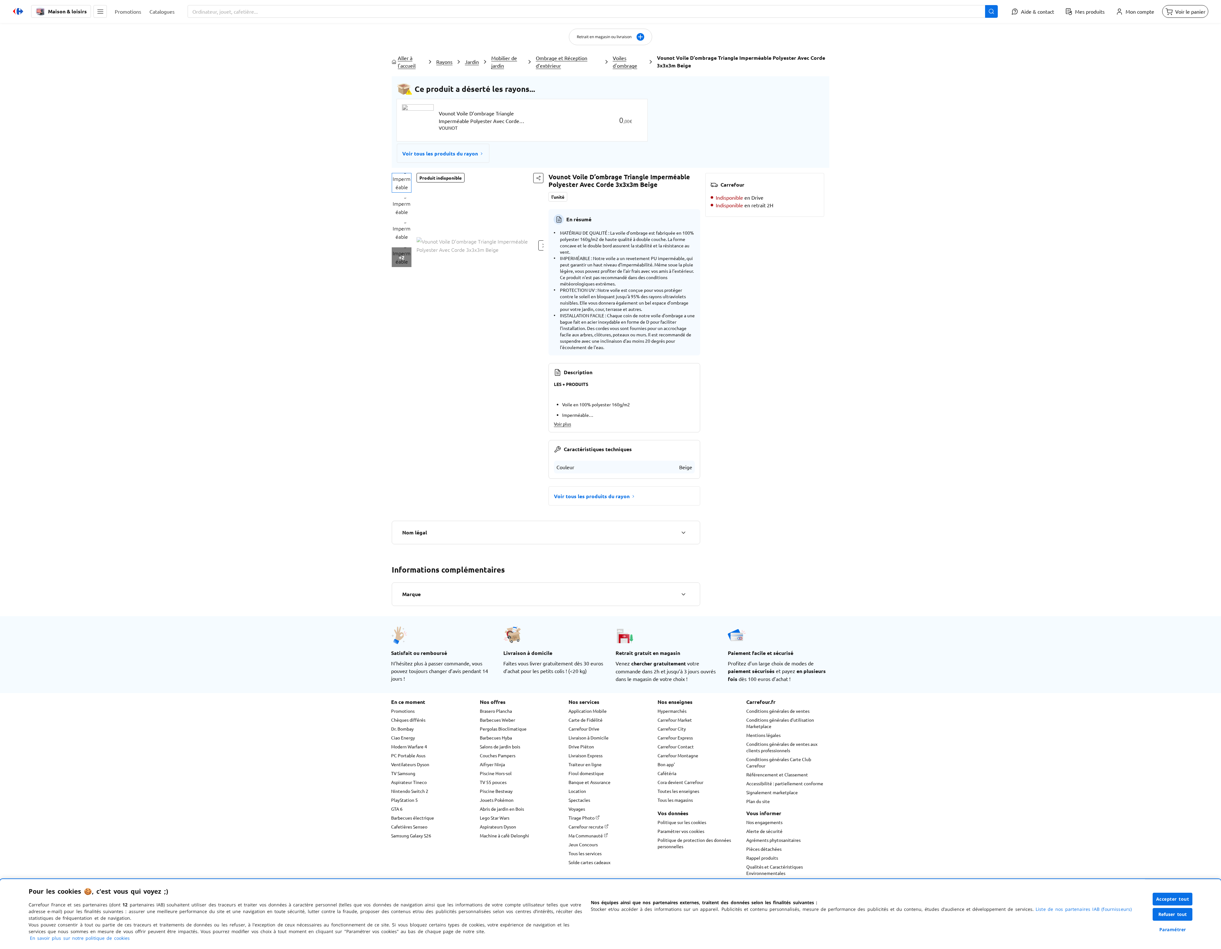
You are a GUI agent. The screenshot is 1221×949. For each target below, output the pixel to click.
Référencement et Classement (777, 774)
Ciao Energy (403, 737)
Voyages (577, 809)
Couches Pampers (497, 755)
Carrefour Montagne (678, 755)
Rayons (444, 61)
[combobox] (593, 11)
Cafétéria (667, 773)
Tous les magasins (675, 800)
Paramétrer (1172, 929)
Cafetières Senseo (409, 826)
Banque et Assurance (589, 782)
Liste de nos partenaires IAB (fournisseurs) (1084, 909)
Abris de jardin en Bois (502, 809)
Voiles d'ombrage (625, 62)
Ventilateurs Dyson (410, 764)
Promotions (403, 711)
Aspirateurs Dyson (498, 826)
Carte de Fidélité (586, 720)
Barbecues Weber (497, 720)
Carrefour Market (675, 720)
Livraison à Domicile (589, 737)
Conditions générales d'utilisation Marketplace (780, 723)
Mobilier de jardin (504, 62)
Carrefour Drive (584, 729)
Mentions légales (763, 735)
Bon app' (666, 764)
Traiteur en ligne (585, 764)
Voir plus (562, 424)
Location (577, 791)
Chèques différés (408, 720)
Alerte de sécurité (764, 831)
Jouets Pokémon (497, 800)
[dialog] (610, 914)
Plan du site (758, 801)
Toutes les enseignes (678, 791)
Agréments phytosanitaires (773, 840)
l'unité (557, 197)
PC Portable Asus (408, 755)
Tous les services (585, 853)
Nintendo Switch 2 (409, 791)
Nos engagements (764, 822)
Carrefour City (672, 729)
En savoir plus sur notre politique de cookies (80, 938)
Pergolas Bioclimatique (503, 729)
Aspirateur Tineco (409, 782)
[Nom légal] (683, 532)
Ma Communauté (586, 835)
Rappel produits (762, 858)
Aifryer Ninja (492, 764)
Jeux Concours (583, 844)
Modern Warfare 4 (409, 746)
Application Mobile (588, 711)
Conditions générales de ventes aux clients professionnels (781, 747)
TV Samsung (403, 773)
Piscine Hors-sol (496, 773)
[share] (538, 178)
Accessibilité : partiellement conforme (784, 783)
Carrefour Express (675, 737)
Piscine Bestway (496, 791)
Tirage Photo (582, 818)
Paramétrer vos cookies (681, 831)
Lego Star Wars (494, 818)
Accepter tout (1172, 899)
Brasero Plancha (496, 711)
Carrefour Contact (676, 746)
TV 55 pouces (493, 782)
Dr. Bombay (402, 729)
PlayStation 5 (404, 800)
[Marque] (683, 594)
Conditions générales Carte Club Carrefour (778, 762)
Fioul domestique (586, 773)
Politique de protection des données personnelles (694, 843)
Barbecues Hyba (496, 737)
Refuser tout (1172, 914)
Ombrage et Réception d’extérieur (561, 62)
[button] (100, 11)
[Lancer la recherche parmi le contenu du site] (991, 11)
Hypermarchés (672, 711)
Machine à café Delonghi (504, 835)
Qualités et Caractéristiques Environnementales (774, 870)
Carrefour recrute (586, 826)
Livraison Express (586, 755)
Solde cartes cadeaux (589, 862)
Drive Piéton (581, 746)
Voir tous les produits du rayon (440, 153)
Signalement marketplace (772, 792)
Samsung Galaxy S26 (411, 835)
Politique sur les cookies (682, 822)
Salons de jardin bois (500, 746)
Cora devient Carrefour (680, 782)
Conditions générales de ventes (778, 711)
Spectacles (579, 800)
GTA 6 (397, 809)
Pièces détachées (764, 849)
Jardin (472, 61)
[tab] (401, 183)
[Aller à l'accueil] (18, 11)
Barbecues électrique (412, 818)
